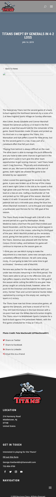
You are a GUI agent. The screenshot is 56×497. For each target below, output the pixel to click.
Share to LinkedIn (13, 349)
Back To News (11, 68)
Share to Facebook (13, 345)
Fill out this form (10, 457)
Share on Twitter (13, 340)
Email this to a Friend (15, 354)
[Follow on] (5, 472)
